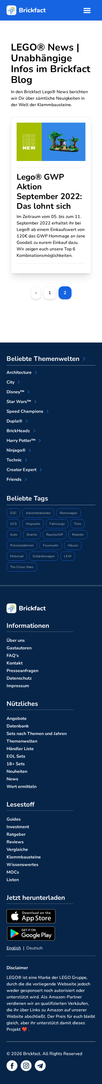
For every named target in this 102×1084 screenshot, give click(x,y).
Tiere (77, 524)
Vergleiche (17, 850)
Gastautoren (19, 648)
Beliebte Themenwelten (43, 358)
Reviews (15, 842)
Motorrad (16, 556)
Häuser (73, 545)
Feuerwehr (50, 545)
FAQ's (13, 656)
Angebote (17, 718)
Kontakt (15, 663)
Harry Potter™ (21, 440)
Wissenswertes (22, 865)
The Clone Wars (21, 567)
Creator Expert (21, 469)
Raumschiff (54, 534)
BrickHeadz (18, 431)
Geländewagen (44, 556)
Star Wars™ (19, 401)
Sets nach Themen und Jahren (37, 734)
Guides (14, 819)
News (12, 779)
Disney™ (15, 392)
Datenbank (18, 726)
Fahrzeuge (57, 524)
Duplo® (14, 421)
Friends (14, 479)
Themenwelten (22, 741)
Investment (18, 827)
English (14, 948)
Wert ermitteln (21, 787)
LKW (68, 556)
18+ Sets (16, 764)
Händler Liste (20, 749)
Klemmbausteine (24, 857)
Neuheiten (17, 771)
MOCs (13, 872)
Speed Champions (25, 411)
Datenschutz (19, 678)
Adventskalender (38, 513)
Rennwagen (68, 513)
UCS (13, 524)
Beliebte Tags (27, 498)
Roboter (78, 534)
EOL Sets (16, 756)
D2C (13, 513)
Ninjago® (16, 450)
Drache (32, 534)
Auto (13, 534)
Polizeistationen (22, 545)
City (10, 382)
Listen (13, 880)
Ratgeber (16, 834)
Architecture (19, 372)
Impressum (18, 686)
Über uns (16, 640)
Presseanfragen (22, 671)
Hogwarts (33, 524)
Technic (14, 460)
